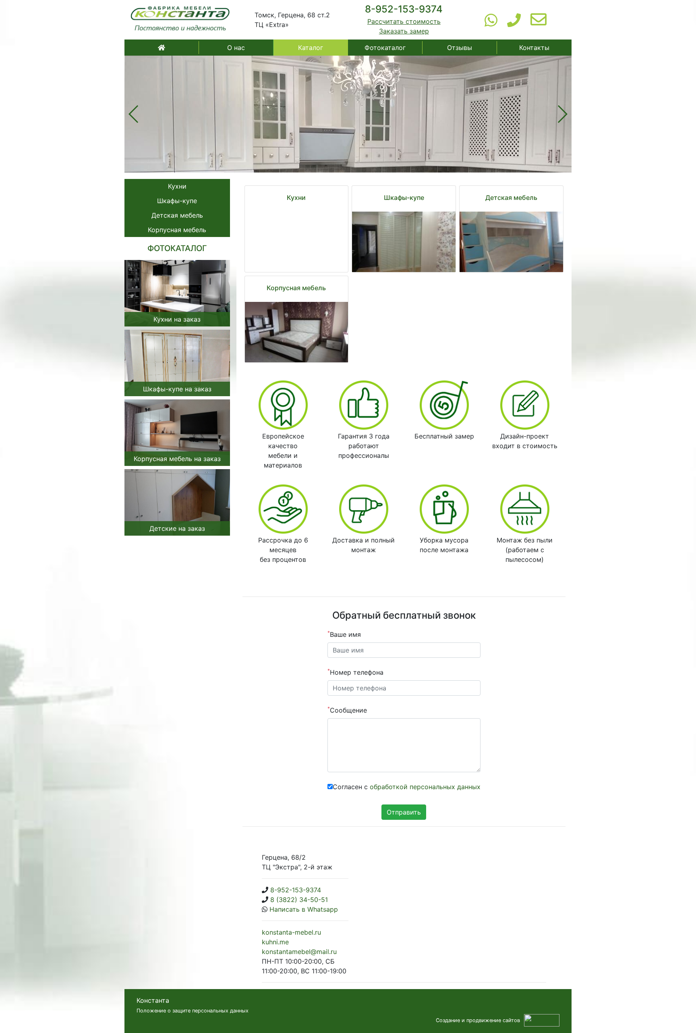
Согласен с (407, 787)
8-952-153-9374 (404, 9)
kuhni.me (275, 942)
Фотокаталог (385, 48)
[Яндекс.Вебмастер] (541, 1020)
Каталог (310, 48)
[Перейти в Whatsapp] (491, 19)
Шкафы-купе (177, 201)
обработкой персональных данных (425, 787)
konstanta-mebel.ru (291, 932)
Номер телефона (355, 671)
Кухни (177, 186)
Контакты (534, 48)
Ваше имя (344, 634)
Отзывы (459, 48)
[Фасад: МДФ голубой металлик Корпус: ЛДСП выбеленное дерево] (511, 242)
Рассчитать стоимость (404, 21)
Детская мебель (177, 215)
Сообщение (347, 709)
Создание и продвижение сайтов (478, 1020)
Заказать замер (404, 31)
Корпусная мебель (177, 230)
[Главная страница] (180, 20)
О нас (236, 48)
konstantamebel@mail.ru (299, 952)
